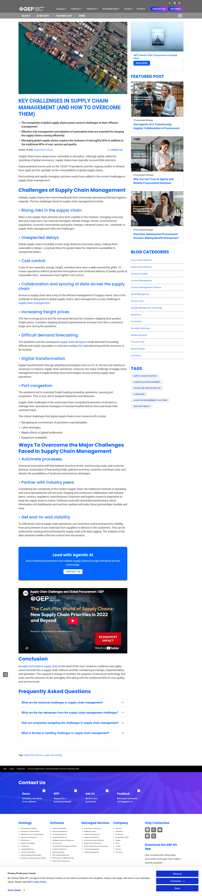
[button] (174, 3)
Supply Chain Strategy (28, 843)
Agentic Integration (58, 852)
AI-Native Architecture (59, 849)
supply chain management (34, 302)
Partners (141, 9)
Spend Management (140, 294)
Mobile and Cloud (139, 335)
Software (57, 823)
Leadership (119, 831)
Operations (136, 314)
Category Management (91, 837)
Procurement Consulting (29, 828)
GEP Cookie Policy (37, 882)
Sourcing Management (59, 831)
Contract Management (141, 280)
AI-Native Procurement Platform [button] (150, 400)
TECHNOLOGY (21, 769)
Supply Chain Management (61, 861)
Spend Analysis (138, 348)
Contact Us (158, 9)
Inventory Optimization (28, 852)
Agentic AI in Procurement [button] (147, 382)
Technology (64, 15)
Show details (14, 890)
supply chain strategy (53, 755)
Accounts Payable (139, 274)
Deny (177, 888)
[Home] (32, 9)
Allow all (177, 874)
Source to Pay (137, 301)
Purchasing (136, 321)
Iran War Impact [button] (142, 406)
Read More (141, 63)
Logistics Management (91, 852)
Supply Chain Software (43, 150)
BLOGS (26, 15)
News (117, 843)
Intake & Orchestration (59, 828)
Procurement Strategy (143, 120)
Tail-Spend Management (92, 834)
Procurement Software (144, 175)
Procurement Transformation (30, 831)
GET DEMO (175, 9)
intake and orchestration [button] (147, 388)
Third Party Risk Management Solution (64, 846)
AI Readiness (25, 846)
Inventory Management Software (146, 287)
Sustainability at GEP (122, 837)
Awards (118, 846)
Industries (91, 9)
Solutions (75, 9)
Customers (119, 834)
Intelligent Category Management (63, 840)
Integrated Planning (27, 849)
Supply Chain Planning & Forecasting (96, 846)
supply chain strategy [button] (145, 376)
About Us (118, 828)
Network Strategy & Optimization (31, 855)
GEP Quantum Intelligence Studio (63, 858)
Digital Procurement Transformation (32, 834)
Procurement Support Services (94, 840)
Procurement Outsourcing (92, 828)
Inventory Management (91, 849)
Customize (176, 881)
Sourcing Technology (140, 328)
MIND (82, 15)
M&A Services (25, 840)
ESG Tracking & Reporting (60, 855)
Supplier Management (59, 837)
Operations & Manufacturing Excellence (33, 858)
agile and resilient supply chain (40, 666)
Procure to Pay (137, 342)
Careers (128, 9)
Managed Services (95, 823)
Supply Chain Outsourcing (92, 843)
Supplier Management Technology (146, 308)
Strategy (43, 15)
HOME (5, 769)
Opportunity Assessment (29, 837)
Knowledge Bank (110, 9)
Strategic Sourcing (90, 831)
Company (60, 9)
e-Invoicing (136, 355)
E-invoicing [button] (139, 394)
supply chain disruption (73, 341)
